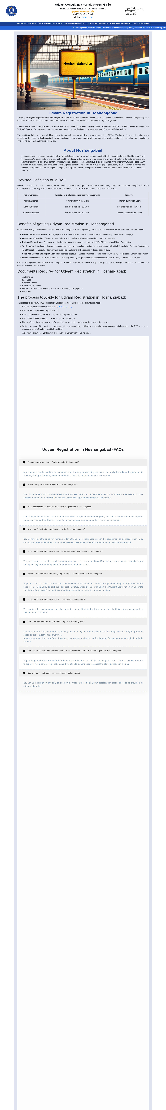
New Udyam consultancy (26, 23)
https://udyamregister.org (64, 307)
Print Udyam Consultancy (98, 23)
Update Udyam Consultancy (75, 23)
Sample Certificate (141, 23)
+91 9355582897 (87, 17)
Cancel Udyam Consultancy (120, 23)
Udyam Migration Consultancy (50, 23)
